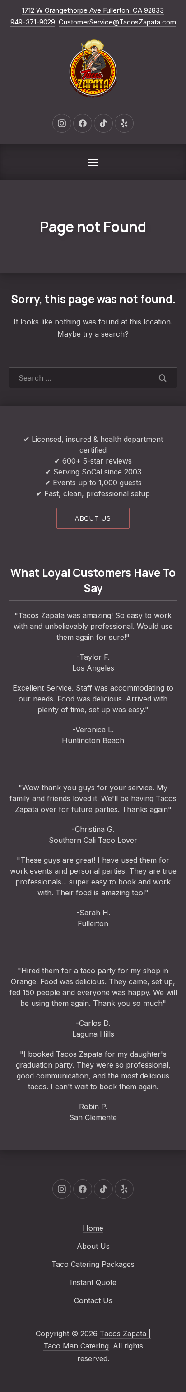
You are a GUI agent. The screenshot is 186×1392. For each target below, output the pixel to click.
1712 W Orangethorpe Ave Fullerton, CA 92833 (93, 10)
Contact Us (93, 1300)
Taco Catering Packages (93, 1264)
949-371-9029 (32, 22)
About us (93, 518)
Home (93, 1227)
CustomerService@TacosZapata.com (117, 22)
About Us (93, 1246)
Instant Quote (93, 1282)
